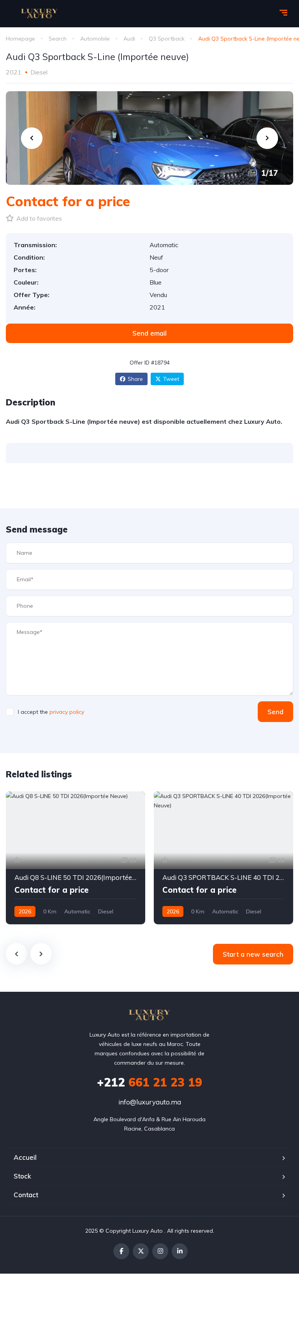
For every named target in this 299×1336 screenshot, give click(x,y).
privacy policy (66, 711)
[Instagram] (160, 1251)
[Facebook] (121, 1251)
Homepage (20, 38)
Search (58, 38)
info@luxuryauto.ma (149, 1102)
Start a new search (253, 954)
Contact (26, 1195)
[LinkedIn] (180, 1251)
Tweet (171, 378)
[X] (141, 1251)
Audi (129, 38)
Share (135, 378)
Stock (22, 1176)
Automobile (95, 38)
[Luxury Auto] (39, 13)
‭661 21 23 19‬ (149, 1082)
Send (275, 712)
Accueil (25, 1157)
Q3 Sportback (167, 38)
